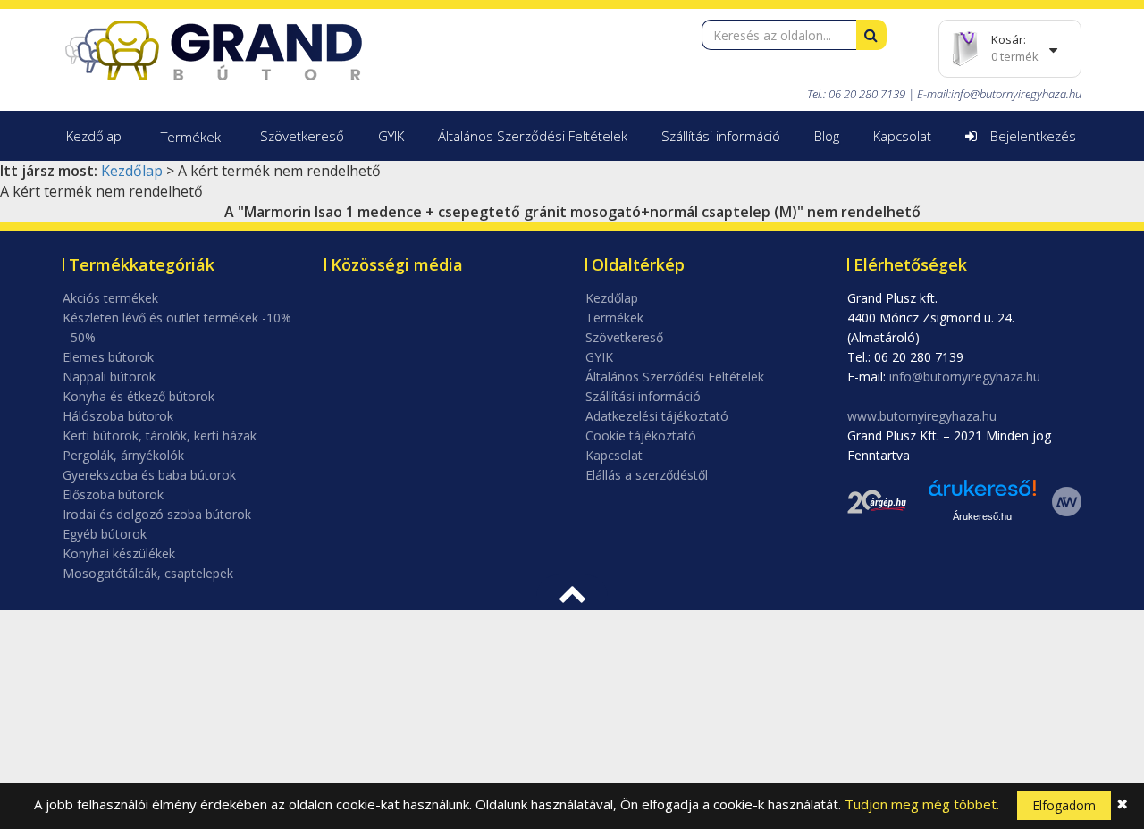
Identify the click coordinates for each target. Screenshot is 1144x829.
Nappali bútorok (109, 376)
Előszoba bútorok (113, 494)
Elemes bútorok (108, 356)
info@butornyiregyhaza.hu (1016, 94)
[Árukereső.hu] (982, 494)
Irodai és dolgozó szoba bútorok (157, 514)
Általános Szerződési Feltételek (532, 136)
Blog (826, 136)
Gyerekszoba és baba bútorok (149, 474)
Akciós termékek (110, 297)
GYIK (391, 136)
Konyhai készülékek (119, 553)
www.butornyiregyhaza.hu (922, 415)
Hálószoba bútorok (118, 415)
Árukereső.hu (982, 516)
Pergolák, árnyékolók (123, 455)
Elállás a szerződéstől (646, 474)
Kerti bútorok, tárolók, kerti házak (160, 435)
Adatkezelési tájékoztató (656, 415)
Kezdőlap (94, 136)
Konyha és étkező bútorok (138, 396)
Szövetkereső (302, 136)
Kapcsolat (902, 136)
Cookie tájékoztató (640, 435)
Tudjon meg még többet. (922, 804)
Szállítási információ (720, 136)
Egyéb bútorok (105, 533)
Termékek (191, 137)
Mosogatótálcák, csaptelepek (148, 573)
